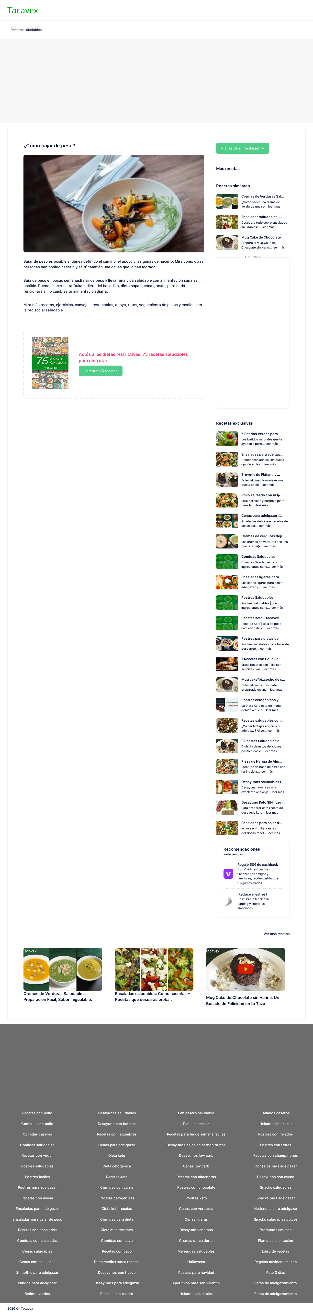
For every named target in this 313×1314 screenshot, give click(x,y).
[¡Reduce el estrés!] (230, 901)
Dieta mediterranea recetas (117, 1262)
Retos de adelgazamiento (275, 1283)
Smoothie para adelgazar (37, 1272)
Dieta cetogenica (117, 1166)
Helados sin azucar (275, 1124)
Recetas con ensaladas (37, 1230)
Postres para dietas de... (261, 638)
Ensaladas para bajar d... (261, 823)
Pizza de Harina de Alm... (261, 761)
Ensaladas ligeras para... (261, 577)
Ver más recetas (277, 934)
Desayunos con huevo (117, 1272)
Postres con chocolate (196, 1187)
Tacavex (27, 1308)
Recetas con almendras (196, 1177)
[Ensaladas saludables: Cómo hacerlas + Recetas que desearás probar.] (154, 969)
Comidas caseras (37, 1134)
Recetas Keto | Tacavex (260, 618)
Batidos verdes (37, 1294)
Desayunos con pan (196, 1230)
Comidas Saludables (258, 556)
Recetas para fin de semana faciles (196, 1134)
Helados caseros (275, 1113)
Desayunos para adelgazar (116, 1283)
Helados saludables (196, 1294)
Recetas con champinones (275, 1155)
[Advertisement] (156, 81)
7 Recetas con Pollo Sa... (261, 659)
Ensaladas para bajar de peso (37, 1219)
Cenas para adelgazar (116, 1145)
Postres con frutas (275, 1145)
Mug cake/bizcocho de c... (263, 679)
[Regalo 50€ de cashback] (230, 874)
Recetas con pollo (37, 1113)
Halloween (196, 1262)
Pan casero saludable (196, 1113)
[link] (228, 874)
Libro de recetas (275, 1251)
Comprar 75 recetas (100, 371)
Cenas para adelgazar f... (261, 515)
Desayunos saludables (117, 1113)
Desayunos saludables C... (263, 782)
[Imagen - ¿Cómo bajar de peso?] (113, 203)
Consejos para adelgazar (276, 1166)
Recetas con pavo (117, 1251)
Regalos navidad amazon (276, 1262)
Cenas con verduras (196, 1208)
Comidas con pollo (37, 1124)
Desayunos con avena (275, 1177)
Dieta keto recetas (117, 1208)
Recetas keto (117, 1177)
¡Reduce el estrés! (252, 894)
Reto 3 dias (275, 1272)
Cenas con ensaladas (37, 1262)
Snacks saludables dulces (276, 1219)
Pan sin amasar (196, 1124)
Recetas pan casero (116, 1294)
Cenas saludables (37, 1251)
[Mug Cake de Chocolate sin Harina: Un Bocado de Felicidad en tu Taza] (245, 969)
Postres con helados (275, 1134)
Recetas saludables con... (262, 720)
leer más (274, 206)
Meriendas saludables (196, 1251)
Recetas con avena (37, 1198)
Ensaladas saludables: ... (261, 217)
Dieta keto (116, 1155)
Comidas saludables (37, 1145)
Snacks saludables (275, 1187)
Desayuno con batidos (117, 1124)
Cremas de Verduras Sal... (262, 196)
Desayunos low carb (196, 1155)
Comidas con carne (116, 1187)
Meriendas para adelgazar (276, 1208)
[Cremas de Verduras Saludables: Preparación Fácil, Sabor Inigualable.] (62, 969)
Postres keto (196, 1198)
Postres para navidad (196, 1272)
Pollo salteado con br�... (262, 495)
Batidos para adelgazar (37, 1283)
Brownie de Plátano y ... (260, 474)
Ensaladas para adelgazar (37, 1208)
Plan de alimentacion (275, 1240)
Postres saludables (37, 1166)
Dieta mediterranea (117, 1230)
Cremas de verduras (196, 1240)
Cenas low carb (196, 1166)
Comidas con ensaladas (37, 1240)
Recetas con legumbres (117, 1134)
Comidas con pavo (117, 1240)
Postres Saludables (257, 597)
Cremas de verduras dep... (263, 536)
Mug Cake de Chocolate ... (262, 237)
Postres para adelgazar (37, 1187)
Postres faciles (37, 1177)
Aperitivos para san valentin (196, 1283)
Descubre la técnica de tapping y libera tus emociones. (253, 903)
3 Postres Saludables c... (261, 741)
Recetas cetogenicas (117, 1198)
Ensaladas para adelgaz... (262, 454)
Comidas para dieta (116, 1219)
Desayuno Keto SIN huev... (263, 802)
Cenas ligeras (196, 1219)
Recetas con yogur (37, 1155)
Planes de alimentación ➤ (242, 148)
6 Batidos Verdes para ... (261, 434)
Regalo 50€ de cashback (257, 864)
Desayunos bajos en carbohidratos (196, 1145)
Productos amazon (276, 1230)
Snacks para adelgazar (276, 1198)
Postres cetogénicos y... (261, 700)
